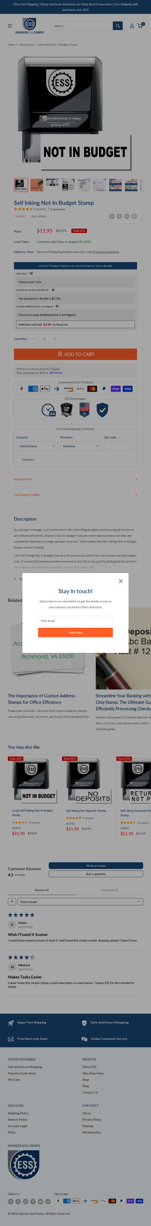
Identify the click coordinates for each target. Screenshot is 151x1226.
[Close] (121, 581)
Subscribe (75, 632)
